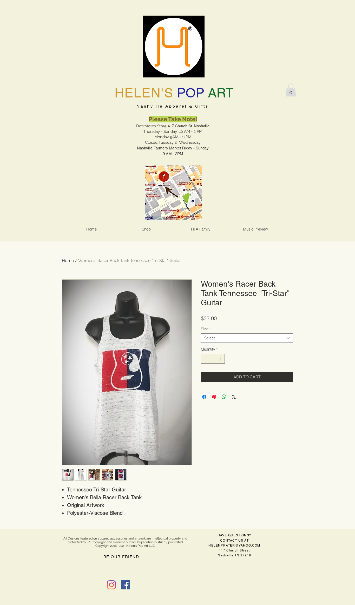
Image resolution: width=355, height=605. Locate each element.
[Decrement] (205, 359)
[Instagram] (111, 584)
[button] (290, 89)
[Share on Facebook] (204, 397)
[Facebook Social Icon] (125, 584)
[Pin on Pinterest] (214, 397)
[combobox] (247, 338)
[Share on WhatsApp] (224, 397)
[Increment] (220, 359)
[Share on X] (234, 397)
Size (206, 329)
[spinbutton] (213, 359)
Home (68, 260)
